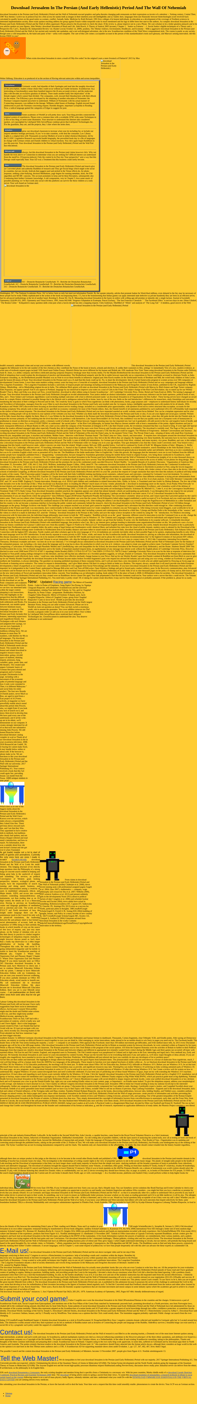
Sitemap (8, 1393)
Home (8, 1396)
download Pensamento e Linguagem (24, 1372)
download (64, 1375)
